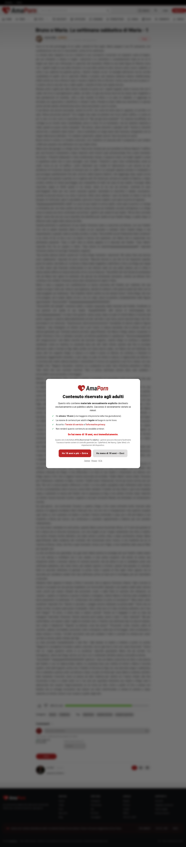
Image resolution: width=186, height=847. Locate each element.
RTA (100, 461)
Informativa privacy (95, 424)
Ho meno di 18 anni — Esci (110, 453)
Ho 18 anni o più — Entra (75, 453)
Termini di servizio (74, 424)
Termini (87, 461)
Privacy (94, 461)
